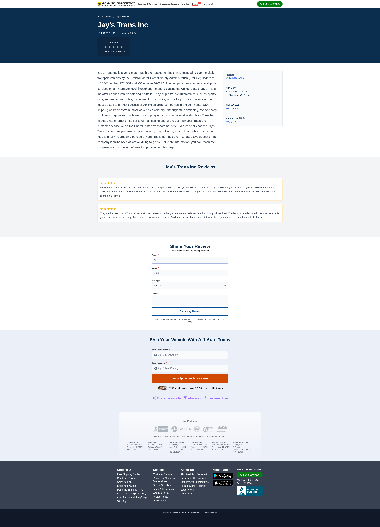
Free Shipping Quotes (128, 474)
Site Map (121, 501)
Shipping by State (126, 486)
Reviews (169, 4)
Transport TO (159, 363)
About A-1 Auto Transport (194, 474)
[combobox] (190, 355)
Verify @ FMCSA (232, 109)
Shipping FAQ (124, 482)
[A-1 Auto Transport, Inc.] (116, 4)
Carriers (108, 17)
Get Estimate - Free (190, 378)
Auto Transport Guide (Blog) (132, 497)
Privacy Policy (202, 319)
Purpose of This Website (193, 478)
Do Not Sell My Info (163, 485)
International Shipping (129, 493)
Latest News (187, 489)
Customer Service (162, 474)
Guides (185, 4)
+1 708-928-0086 (235, 78)
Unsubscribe (159, 500)
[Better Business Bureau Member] (250, 491)
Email (155, 268)
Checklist (208, 4)
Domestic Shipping (127, 489)
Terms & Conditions (163, 489)
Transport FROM (161, 349)
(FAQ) (141, 489)
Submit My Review (190, 311)
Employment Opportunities (195, 482)
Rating (156, 280)
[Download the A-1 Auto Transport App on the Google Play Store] (223, 476)
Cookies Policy (161, 493)
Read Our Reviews (127, 478)
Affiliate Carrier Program (193, 486)
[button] (270, 4)
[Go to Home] (98, 17)
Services (147, 4)
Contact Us (186, 493)
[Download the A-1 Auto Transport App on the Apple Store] (223, 483)
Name (155, 255)
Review (156, 293)
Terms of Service (219, 319)
